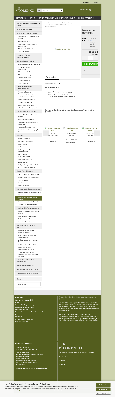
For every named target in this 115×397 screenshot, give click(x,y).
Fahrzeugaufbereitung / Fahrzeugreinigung (24, 88)
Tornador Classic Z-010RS (71, 134)
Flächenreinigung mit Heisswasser (27, 273)
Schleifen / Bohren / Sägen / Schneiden (26, 226)
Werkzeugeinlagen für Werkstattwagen (24, 151)
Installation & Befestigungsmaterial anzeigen (28, 212)
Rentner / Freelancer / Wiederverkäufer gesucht (56, 18)
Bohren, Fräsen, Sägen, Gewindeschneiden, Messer (26, 248)
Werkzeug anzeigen (24, 138)
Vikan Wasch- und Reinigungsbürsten (29, 108)
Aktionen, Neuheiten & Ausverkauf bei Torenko (28, 24)
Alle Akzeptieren (103, 385)
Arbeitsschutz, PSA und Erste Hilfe (27, 33)
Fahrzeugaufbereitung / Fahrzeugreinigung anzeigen (26, 93)
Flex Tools (21, 183)
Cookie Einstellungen (21, 321)
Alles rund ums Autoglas (25, 75)
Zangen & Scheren (23, 162)
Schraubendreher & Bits (25, 159)
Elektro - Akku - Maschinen (25, 171)
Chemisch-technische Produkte (26, 111)
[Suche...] (61, 10)
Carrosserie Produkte (24, 77)
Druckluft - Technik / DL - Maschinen (29, 202)
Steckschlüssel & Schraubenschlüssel (24, 155)
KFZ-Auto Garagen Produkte (25, 61)
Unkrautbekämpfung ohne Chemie (27, 269)
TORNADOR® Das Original (26, 105)
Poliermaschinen (23, 180)
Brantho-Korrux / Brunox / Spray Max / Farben (29, 131)
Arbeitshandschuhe (24, 41)
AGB (16, 314)
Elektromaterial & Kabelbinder (27, 216)
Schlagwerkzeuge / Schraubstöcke (28, 165)
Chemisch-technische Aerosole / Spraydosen (28, 123)
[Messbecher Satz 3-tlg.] (62, 49)
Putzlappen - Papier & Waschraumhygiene (23, 56)
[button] (85, 58)
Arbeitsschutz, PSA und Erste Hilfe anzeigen (28, 37)
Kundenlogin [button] (86, 2)
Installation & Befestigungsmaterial (28, 208)
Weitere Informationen (103, 393)
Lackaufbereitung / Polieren (26, 97)
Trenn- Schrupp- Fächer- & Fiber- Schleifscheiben (27, 236)
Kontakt (31, 18)
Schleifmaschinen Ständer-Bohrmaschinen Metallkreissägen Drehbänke (28, 254)
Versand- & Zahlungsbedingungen (25, 305)
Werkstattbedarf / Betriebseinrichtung (28, 189)
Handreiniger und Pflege (24, 29)
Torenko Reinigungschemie (26, 119)
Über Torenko (20, 18)
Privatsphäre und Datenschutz (24, 319)
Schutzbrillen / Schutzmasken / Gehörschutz (27, 45)
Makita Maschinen (23, 186)
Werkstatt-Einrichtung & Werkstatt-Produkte (28, 198)
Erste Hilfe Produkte (24, 52)
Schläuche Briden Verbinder (26, 219)
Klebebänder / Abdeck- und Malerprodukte (25, 260)
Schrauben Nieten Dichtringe (26, 222)
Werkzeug (20, 135)
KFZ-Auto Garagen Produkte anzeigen (29, 64)
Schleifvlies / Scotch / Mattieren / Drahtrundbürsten (28, 241)
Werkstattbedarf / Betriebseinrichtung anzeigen (29, 193)
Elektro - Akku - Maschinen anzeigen (29, 174)
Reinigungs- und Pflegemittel (26, 99)
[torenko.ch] (24, 9)
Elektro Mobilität (23, 83)
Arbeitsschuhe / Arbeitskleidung (27, 49)
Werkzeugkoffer (22, 144)
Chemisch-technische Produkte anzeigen (27, 115)
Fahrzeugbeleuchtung (24, 80)
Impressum (18, 316)
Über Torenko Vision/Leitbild (24, 300)
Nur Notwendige (103, 389)
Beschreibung (52, 77)
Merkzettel (95, 2)
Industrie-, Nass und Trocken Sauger (29, 177)
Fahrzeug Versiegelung (25, 102)
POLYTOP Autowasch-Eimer (53, 134)
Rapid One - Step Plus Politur (90, 134)
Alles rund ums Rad (24, 72)
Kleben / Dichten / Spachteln (26, 127)
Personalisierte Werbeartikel (25, 265)
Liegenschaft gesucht (86, 18)
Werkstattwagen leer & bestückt (27, 147)
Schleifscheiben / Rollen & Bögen (28, 245)
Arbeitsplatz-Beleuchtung (25, 141)
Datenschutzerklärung (14, 390)
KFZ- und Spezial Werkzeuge (26, 168)
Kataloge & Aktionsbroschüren (24, 307)
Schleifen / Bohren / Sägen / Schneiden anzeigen (26, 231)
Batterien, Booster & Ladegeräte (27, 205)
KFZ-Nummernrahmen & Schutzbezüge (25, 68)
